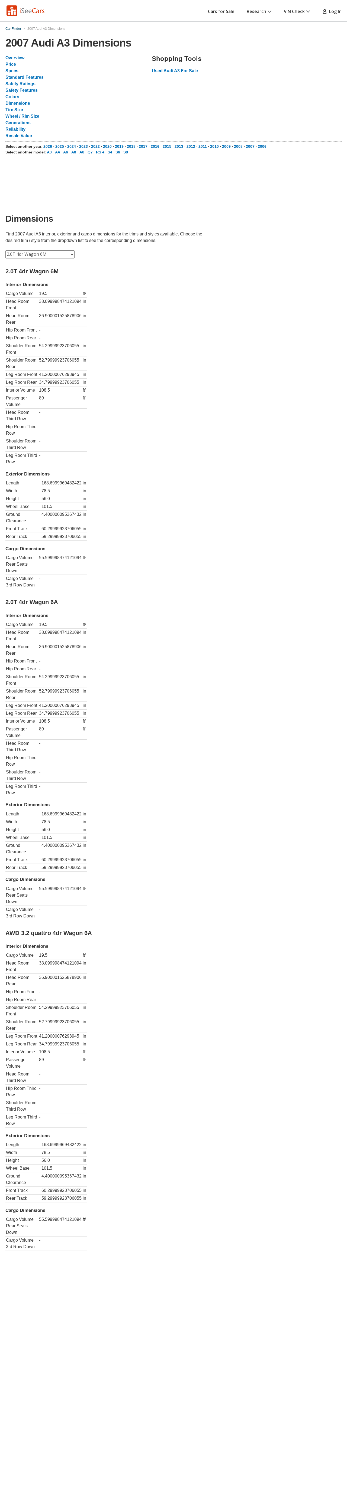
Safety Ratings (20, 83)
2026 (47, 146)
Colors (12, 96)
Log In (334, 11)
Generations (18, 122)
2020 (107, 146)
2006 (262, 146)
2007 (250, 146)
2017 (143, 146)
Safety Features (21, 90)
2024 (71, 146)
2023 (83, 146)
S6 (117, 152)
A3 (49, 152)
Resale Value (18, 135)
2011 (202, 146)
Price (10, 64)
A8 (73, 152)
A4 (57, 152)
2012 (191, 146)
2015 (167, 146)
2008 (238, 146)
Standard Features (24, 77)
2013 (179, 146)
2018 (131, 146)
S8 (125, 152)
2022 (95, 146)
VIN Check (294, 11)
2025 (59, 146)
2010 (214, 146)
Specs (11, 70)
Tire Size (14, 109)
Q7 (90, 152)
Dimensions (17, 103)
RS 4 (100, 152)
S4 (110, 152)
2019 (119, 146)
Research (256, 11)
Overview (14, 57)
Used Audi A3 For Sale (175, 70)
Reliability (15, 129)
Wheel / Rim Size (22, 116)
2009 (226, 146)
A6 (65, 152)
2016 (155, 146)
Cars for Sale (221, 11)
